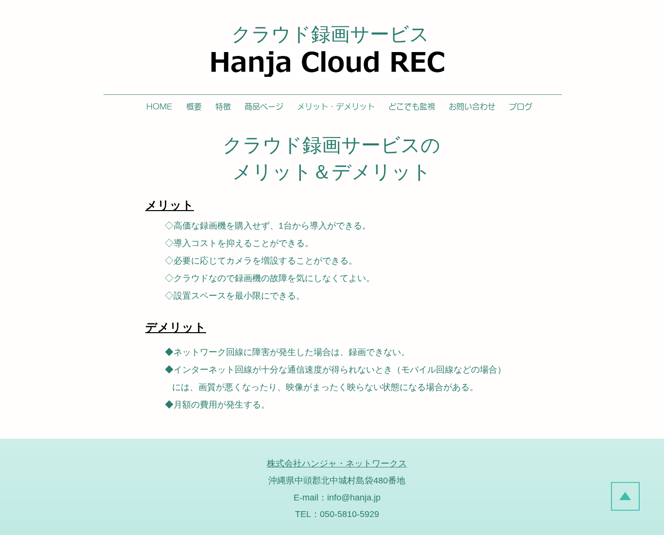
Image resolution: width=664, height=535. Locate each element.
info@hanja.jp (354, 497)
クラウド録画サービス (330, 34)
